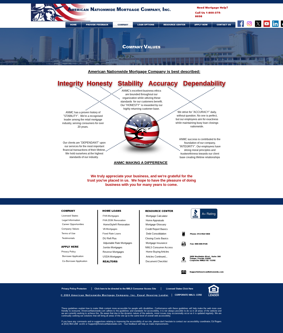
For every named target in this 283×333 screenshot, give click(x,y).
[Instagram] (249, 23)
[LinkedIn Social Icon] (275, 23)
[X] (258, 23)
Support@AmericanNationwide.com (207, 272)
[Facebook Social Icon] (240, 23)
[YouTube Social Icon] (267, 23)
